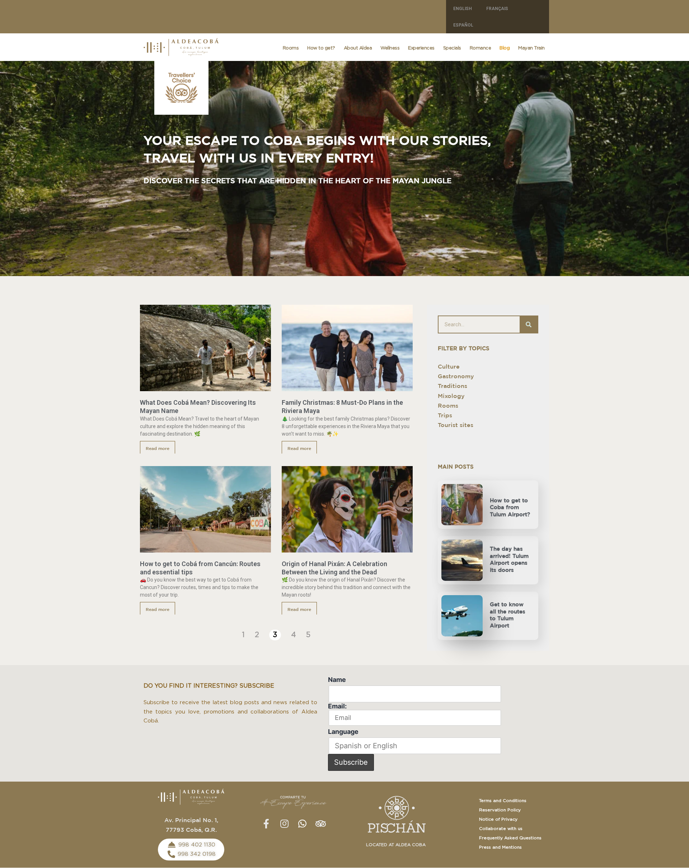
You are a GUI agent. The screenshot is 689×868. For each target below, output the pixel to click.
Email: (337, 706)
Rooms (291, 48)
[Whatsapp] (302, 823)
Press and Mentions (500, 847)
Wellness (389, 48)
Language (343, 731)
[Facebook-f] (266, 823)
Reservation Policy (500, 810)
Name (337, 679)
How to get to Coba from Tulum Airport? (510, 507)
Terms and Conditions (502, 800)
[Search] (529, 324)
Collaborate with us (500, 828)
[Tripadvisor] (320, 823)
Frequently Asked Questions (510, 838)
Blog (505, 48)
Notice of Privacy (498, 819)
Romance (480, 48)
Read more (157, 449)
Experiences (421, 48)
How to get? (321, 48)
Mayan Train (531, 48)
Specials (452, 48)
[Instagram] (284, 823)
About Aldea (358, 48)
